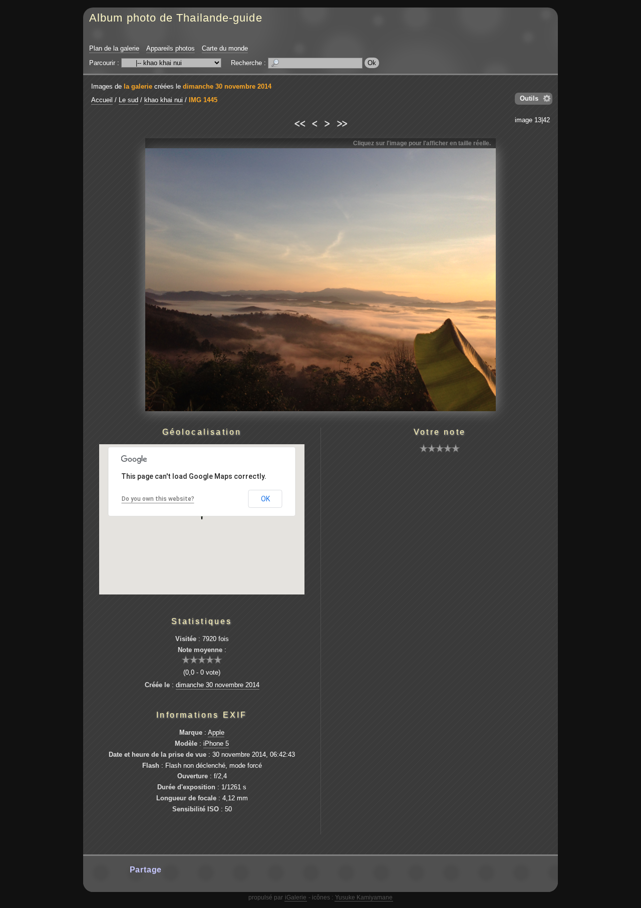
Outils (529, 98)
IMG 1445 (203, 100)
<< (299, 122)
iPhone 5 (216, 743)
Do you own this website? (158, 498)
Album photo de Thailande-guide (175, 18)
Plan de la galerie (114, 48)
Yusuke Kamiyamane (364, 897)
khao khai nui (163, 100)
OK (265, 499)
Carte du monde (225, 48)
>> (342, 122)
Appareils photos (170, 48)
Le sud (128, 100)
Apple (216, 732)
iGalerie (295, 897)
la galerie (138, 86)
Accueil (102, 100)
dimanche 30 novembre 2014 (227, 86)
